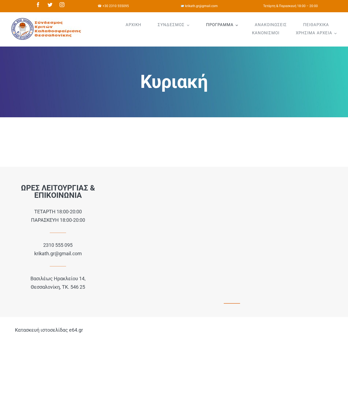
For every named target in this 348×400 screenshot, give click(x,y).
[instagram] (62, 4)
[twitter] (50, 4)
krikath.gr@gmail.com (58, 253)
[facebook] (38, 4)
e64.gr (76, 330)
